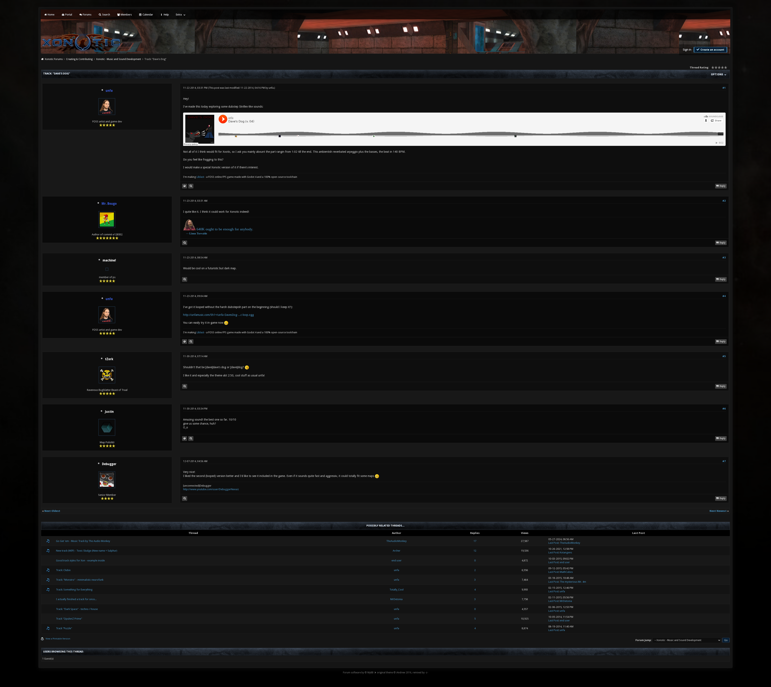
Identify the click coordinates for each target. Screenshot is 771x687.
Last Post (553, 542)
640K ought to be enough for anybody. (225, 229)
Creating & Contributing (79, 59)
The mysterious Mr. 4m (573, 581)
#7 (724, 461)
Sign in (687, 49)
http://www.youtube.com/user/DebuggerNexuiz (211, 489)
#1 (724, 87)
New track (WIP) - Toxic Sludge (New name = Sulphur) (86, 550)
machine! (109, 260)
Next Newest (718, 510)
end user (397, 560)
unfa (271, 87)
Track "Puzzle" (64, 628)
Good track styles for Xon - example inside (80, 560)
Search (106, 14)
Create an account (712, 49)
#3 (724, 257)
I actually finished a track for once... (76, 599)
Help (166, 14)
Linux (192, 233)
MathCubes (566, 571)
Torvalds (202, 233)
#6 (724, 408)
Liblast (201, 176)
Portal (68, 14)
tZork (109, 359)
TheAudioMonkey (396, 541)
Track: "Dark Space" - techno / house (77, 609)
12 (474, 550)
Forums (86, 14)
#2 (724, 200)
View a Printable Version (58, 638)
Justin (109, 412)
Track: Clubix (63, 570)
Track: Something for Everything (74, 589)
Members (126, 14)
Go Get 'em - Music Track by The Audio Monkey (83, 541)
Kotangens (566, 552)
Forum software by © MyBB (358, 672)
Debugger (109, 464)
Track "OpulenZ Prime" (69, 618)
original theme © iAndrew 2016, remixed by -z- (402, 672)
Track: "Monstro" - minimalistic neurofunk (79, 579)
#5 (724, 356)
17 (474, 541)
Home (50, 14)
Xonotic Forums (54, 59)
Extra (179, 14)
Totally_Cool (397, 589)
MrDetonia (396, 599)
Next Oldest (52, 510)
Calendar (147, 14)
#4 (724, 296)
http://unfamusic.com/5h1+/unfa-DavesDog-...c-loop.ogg (218, 314)
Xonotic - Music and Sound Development (118, 59)
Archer (396, 550)
